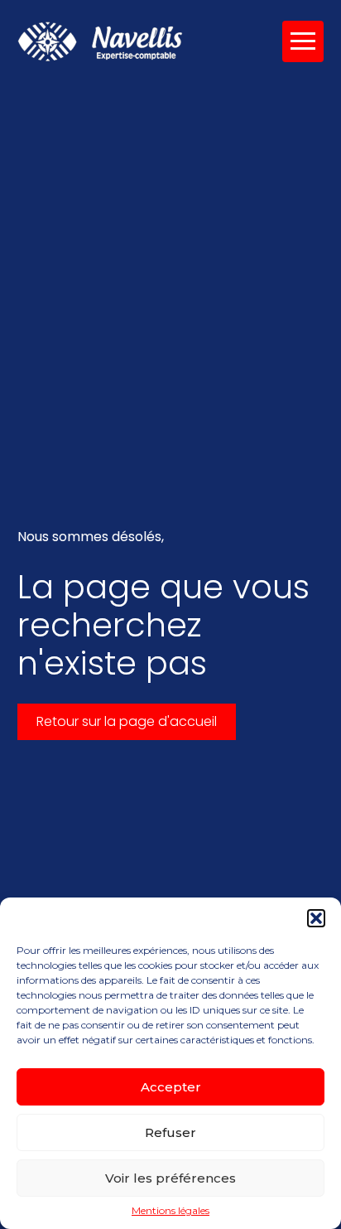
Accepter (171, 1087)
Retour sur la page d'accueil (126, 721)
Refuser (170, 1132)
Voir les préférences (170, 1178)
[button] (316, 918)
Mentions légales (170, 1211)
